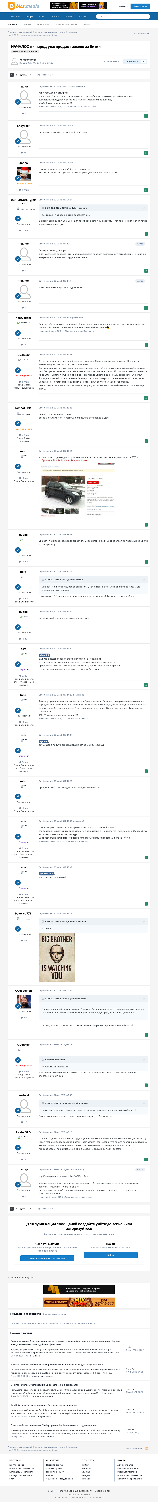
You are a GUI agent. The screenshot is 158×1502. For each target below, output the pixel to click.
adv (23, 648)
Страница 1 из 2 (44, 75)
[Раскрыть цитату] (43, 208)
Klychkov (23, 354)
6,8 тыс (25, 190)
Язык (51, 1491)
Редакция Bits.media (127, 1472)
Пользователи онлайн (66, 24)
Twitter (85, 1465)
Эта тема (135, 16)
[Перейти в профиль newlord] (24, 1106)
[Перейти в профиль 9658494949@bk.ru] (24, 214)
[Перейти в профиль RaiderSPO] (24, 1143)
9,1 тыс (25, 676)
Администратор (125, 1465)
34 (24, 344)
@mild (43, 741)
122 (25, 1122)
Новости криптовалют (42, 1376)
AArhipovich (23, 990)
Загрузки (68, 16)
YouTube (86, 1478)
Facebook (86, 1468)
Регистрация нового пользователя (47, 1258)
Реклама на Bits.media (128, 1468)
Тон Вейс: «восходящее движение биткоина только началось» (44, 1405)
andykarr (23, 125)
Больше (83, 16)
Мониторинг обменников (21, 1468)
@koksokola (46, 874)
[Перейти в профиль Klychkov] (24, 366)
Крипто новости (17, 1465)
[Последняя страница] (31, 75)
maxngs (31, 59)
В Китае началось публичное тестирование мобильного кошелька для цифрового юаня (57, 1364)
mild (23, 451)
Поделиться (112, 61)
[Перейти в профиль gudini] (24, 545)
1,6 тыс (25, 478)
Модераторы (43, 24)
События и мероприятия (129, 1478)
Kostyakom (23, 317)
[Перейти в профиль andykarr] (24, 137)
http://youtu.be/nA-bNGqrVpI (53, 92)
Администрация (54, 1468)
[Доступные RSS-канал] (147, 1448)
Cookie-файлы (102, 1491)
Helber (129, 1347)
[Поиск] (146, 16)
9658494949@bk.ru (23, 201)
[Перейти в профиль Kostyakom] (24, 329)
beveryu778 (23, 913)
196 (25, 940)
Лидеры (86, 24)
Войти (123, 6)
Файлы (49, 1475)
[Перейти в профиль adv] (24, 660)
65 (24, 152)
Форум (29, 16)
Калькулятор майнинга (20, 1475)
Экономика (48, 63)
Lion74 (23, 163)
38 (24, 1159)
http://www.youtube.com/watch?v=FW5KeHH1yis (63, 1176)
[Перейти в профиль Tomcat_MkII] (24, 419)
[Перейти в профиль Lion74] (24, 174)
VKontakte (87, 1472)
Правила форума (54, 1465)
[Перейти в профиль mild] (24, 462)
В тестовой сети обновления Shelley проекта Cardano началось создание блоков (54, 1425)
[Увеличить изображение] (57, 957)
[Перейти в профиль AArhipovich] (24, 1001)
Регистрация (140, 6)
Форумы (12, 24)
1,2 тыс (25, 230)
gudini (23, 534)
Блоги (41, 16)
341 (25, 1017)
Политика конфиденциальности (75, 1491)
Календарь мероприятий (21, 1472)
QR (102, 1497)
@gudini (44, 655)
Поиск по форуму (55, 1472)
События (54, 16)
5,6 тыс (25, 435)
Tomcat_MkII (23, 408)
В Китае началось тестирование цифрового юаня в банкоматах (44, 1385)
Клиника (36, 1355)
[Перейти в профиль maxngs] (14, 61)
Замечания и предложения (59, 1478)
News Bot (130, 1369)
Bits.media (15, 16)
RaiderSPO (23, 1132)
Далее (23, 75)
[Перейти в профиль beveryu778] (24, 924)
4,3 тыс (25, 382)
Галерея (27, 24)
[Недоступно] (77, 488)
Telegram (86, 1475)
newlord (23, 1095)
